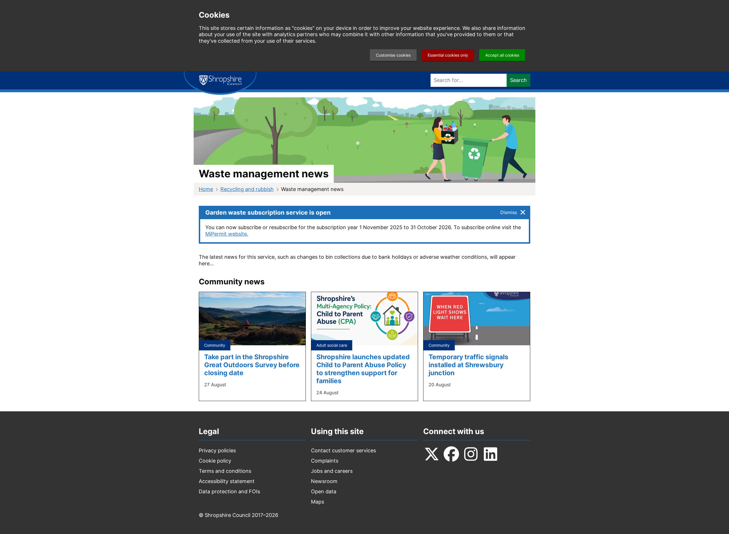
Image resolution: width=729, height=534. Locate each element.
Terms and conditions (225, 471)
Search (518, 80)
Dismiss (508, 212)
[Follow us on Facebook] (451, 454)
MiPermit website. (226, 234)
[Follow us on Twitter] (431, 454)
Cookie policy (215, 461)
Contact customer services (343, 450)
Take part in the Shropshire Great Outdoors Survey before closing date (252, 365)
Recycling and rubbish (247, 189)
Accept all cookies (502, 55)
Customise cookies (393, 55)
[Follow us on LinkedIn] (490, 454)
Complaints (324, 461)
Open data (323, 491)
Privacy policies (217, 450)
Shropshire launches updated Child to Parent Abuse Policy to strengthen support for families (363, 369)
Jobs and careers (332, 471)
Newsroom (324, 481)
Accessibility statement (227, 481)
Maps (317, 502)
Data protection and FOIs (229, 491)
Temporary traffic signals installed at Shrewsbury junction (468, 365)
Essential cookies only (448, 55)
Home (206, 189)
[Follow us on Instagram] (471, 454)
